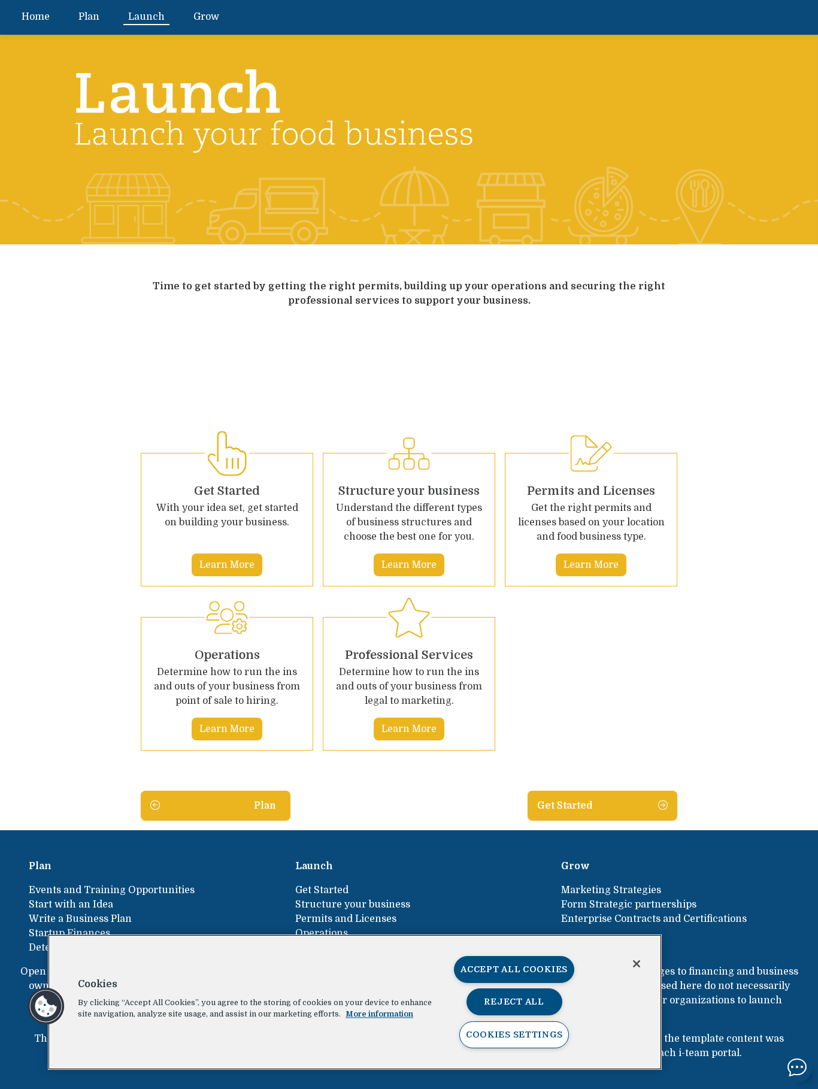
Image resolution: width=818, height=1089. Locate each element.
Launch (146, 16)
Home (36, 16)
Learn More (227, 564)
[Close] (636, 964)
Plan (88, 16)
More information (379, 1013)
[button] (46, 1006)
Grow (206, 16)
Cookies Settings (514, 1034)
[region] (355, 1002)
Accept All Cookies (514, 969)
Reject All (514, 1001)
